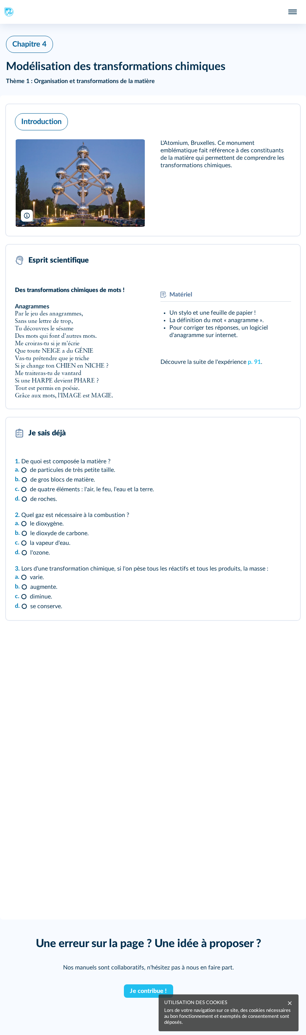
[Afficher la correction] (265, 433)
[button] (153, 170)
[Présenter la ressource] (283, 120)
